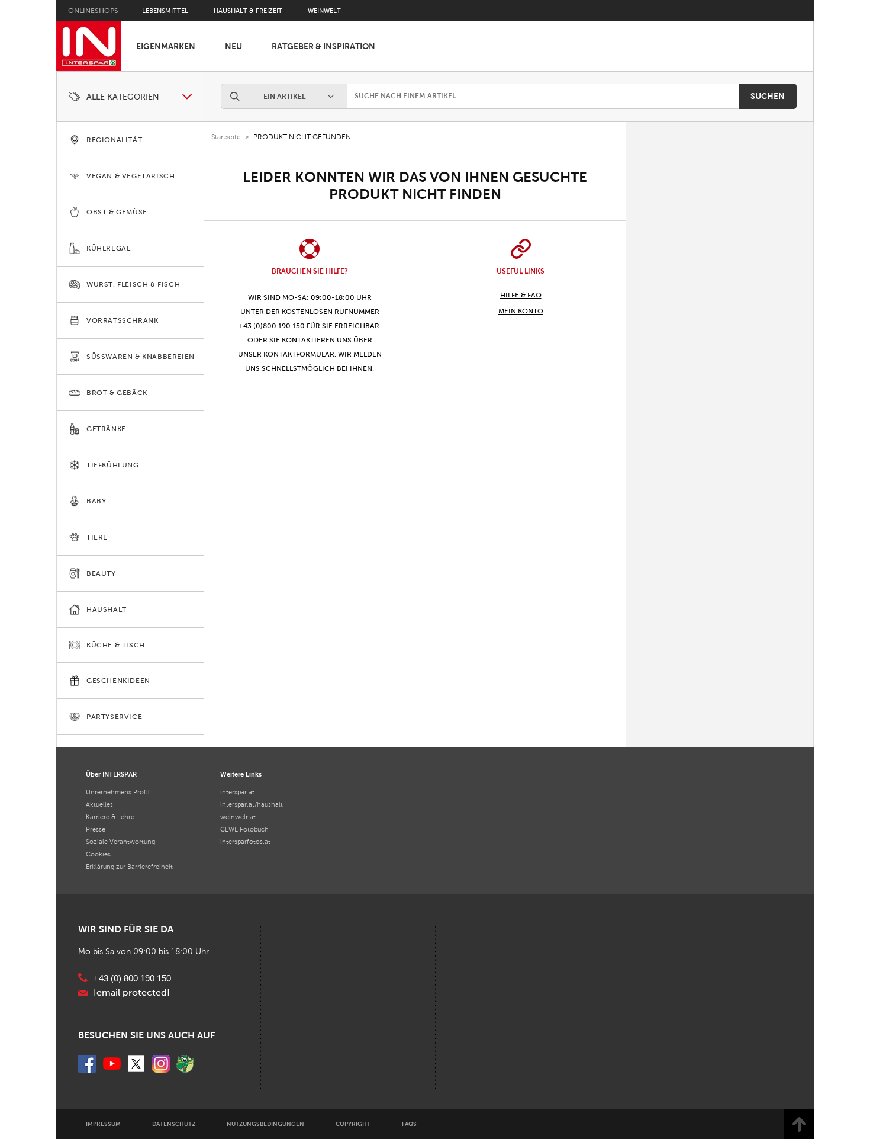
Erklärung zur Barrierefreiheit (129, 866)
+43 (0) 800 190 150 (132, 978)
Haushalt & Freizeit (248, 10)
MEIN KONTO (520, 311)
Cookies (98, 854)
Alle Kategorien (122, 96)
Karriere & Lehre (110, 816)
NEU (233, 46)
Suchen (767, 96)
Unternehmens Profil (118, 791)
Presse (95, 829)
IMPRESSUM (103, 1124)
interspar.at (237, 791)
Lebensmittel (165, 10)
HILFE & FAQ (521, 295)
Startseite (226, 137)
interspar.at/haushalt (251, 804)
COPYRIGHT (353, 1124)
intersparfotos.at (245, 841)
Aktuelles (99, 804)
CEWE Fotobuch (244, 829)
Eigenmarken (165, 46)
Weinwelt (324, 10)
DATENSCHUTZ (173, 1124)
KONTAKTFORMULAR (298, 354)
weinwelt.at (238, 816)
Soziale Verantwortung (120, 841)
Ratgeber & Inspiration (323, 46)
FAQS (409, 1124)
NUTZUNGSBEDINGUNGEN (265, 1124)
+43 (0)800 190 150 (272, 326)
